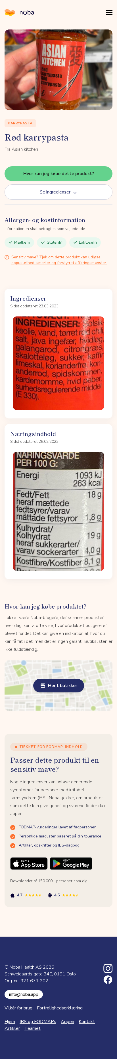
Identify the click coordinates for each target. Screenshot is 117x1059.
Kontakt (87, 1021)
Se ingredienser (55, 192)
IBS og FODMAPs (38, 1021)
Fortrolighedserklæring (60, 1008)
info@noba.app (23, 994)
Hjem (10, 1021)
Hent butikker (62, 685)
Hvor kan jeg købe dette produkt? (58, 174)
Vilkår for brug (18, 1008)
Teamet (32, 1028)
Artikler (12, 1028)
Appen (67, 1021)
